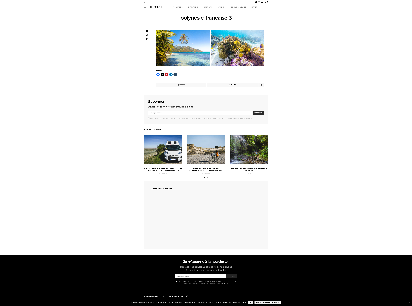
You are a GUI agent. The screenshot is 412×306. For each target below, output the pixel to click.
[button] (267, 7)
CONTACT (253, 7)
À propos (177, 7)
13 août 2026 (163, 174)
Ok (250, 302)
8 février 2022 (190, 24)
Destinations (192, 7)
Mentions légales (151, 296)
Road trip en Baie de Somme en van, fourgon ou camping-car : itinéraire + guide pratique (163, 169)
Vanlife (221, 7)
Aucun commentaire (203, 24)
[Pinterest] (267, 2)
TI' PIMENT (156, 7)
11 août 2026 (206, 174)
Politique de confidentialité (175, 296)
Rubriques (208, 7)
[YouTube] (262, 2)
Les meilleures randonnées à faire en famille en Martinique (249, 169)
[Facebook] (256, 2)
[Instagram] (259, 2)
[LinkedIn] (265, 2)
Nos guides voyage (238, 7)
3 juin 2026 (249, 174)
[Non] (409, 302)
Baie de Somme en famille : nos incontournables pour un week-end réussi (206, 169)
